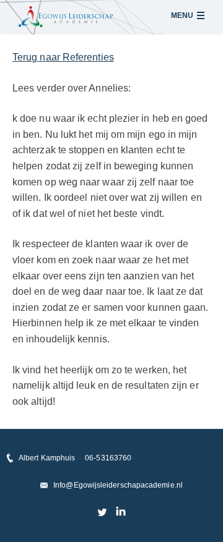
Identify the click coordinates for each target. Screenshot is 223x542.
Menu (182, 15)
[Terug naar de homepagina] (66, 16)
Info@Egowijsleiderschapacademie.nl (118, 485)
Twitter (102, 511)
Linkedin (120, 511)
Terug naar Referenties (63, 57)
